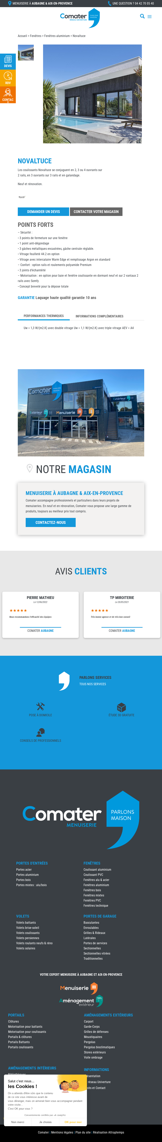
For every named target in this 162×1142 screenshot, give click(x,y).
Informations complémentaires (99, 316)
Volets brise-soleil (27, 928)
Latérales (90, 938)
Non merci (17, 1122)
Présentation (92, 1076)
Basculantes (91, 922)
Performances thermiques (44, 316)
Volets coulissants (28, 933)
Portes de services (95, 943)
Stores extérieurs (95, 1052)
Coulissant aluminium (97, 869)
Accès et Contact (94, 1088)
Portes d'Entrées (32, 863)
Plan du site (83, 1132)
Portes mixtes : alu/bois (31, 885)
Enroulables (91, 928)
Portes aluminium (27, 875)
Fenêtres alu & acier (96, 880)
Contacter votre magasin (96, 211)
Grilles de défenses (96, 1032)
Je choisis (45, 1122)
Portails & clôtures (20, 1037)
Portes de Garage (100, 916)
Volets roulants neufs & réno (34, 943)
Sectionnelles (92, 948)
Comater (43, 1132)
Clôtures (13, 1021)
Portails (16, 1015)
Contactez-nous (51, 522)
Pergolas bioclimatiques (99, 1047)
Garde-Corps (92, 1026)
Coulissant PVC (93, 875)
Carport (88, 1021)
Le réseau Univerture (97, 1082)
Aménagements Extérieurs (108, 1015)
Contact (7, 101)
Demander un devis (43, 211)
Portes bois (23, 880)
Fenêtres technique (96, 905)
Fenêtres (35, 36)
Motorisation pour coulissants (27, 1032)
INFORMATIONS (96, 1070)
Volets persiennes (27, 938)
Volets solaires (25, 948)
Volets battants (26, 922)
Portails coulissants (20, 1047)
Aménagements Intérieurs (32, 1068)
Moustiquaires (93, 1037)
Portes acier (24, 869)
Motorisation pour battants (25, 1026)
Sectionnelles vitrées (97, 953)
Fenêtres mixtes (94, 895)
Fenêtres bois (92, 890)
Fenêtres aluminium (57, 36)
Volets (22, 916)
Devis (8, 66)
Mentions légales (62, 1132)
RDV (8, 83)
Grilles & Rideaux (94, 933)
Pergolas (89, 1042)
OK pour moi (73, 1122)
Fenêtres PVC (92, 900)
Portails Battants (19, 1042)
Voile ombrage (93, 1057)
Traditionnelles (93, 958)
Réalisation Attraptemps (108, 1132)
